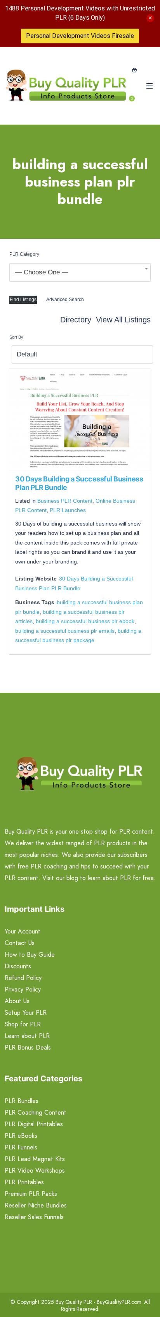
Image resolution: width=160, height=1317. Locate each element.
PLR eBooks (21, 1135)
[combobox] (80, 272)
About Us (17, 1001)
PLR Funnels (21, 1147)
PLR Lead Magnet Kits (35, 1158)
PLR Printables (24, 1182)
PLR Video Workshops (35, 1170)
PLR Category (24, 254)
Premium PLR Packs (31, 1193)
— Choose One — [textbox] (41, 272)
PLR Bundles (21, 1100)
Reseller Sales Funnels (34, 1217)
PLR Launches (68, 510)
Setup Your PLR (26, 1012)
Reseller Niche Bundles (36, 1205)
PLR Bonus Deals (28, 1047)
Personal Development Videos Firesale (80, 35)
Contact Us (20, 943)
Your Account (22, 931)
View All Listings (123, 319)
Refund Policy (23, 977)
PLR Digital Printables (34, 1124)
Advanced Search (65, 299)
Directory (75, 319)
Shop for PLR (23, 1024)
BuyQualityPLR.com (119, 1302)
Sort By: (16, 337)
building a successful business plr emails (65, 631)
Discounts (18, 966)
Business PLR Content (64, 501)
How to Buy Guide (30, 954)
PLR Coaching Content (35, 1112)
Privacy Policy (23, 989)
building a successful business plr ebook (85, 621)
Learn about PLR (27, 1035)
